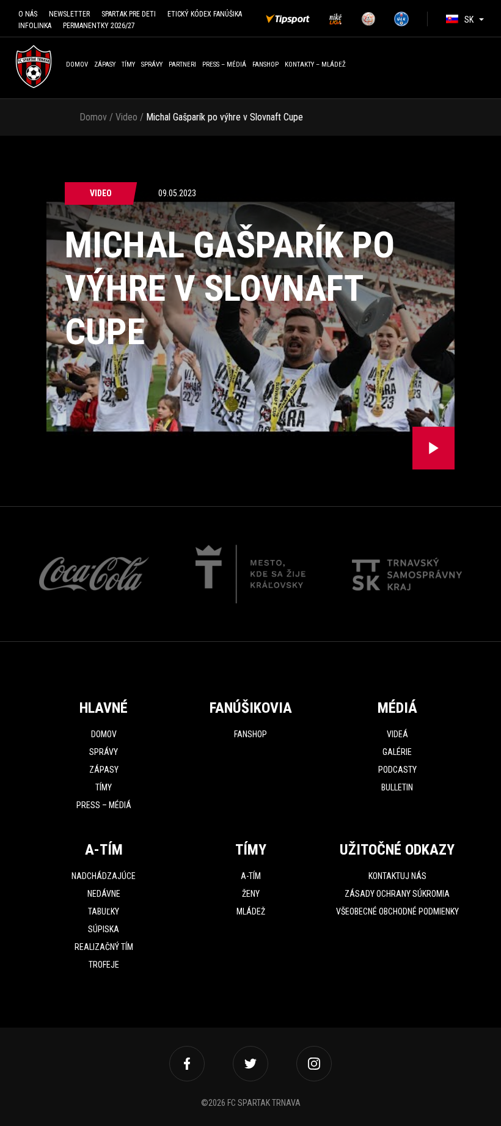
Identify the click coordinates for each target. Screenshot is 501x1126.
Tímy (128, 64)
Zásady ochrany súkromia (397, 894)
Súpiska (103, 929)
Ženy (251, 894)
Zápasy (104, 64)
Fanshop (250, 734)
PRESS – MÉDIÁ (224, 64)
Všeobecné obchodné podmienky (397, 911)
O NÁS (27, 14)
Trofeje (104, 965)
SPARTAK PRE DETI (128, 14)
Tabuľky (103, 911)
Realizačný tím (104, 947)
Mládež (250, 911)
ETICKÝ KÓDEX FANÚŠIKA (204, 14)
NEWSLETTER (69, 14)
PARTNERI (182, 64)
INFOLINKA (34, 25)
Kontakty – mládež (315, 64)
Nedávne (103, 894)
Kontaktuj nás (397, 876)
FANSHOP (265, 64)
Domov (77, 64)
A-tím (251, 876)
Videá (397, 734)
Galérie (397, 752)
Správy (152, 64)
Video (126, 117)
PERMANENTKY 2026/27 (99, 25)
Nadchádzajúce (103, 876)
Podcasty (397, 770)
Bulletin (397, 787)
